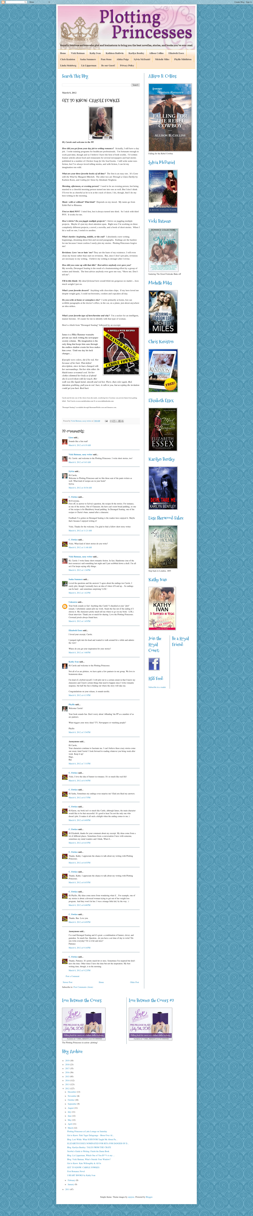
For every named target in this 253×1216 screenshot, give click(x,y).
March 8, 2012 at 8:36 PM (79, 780)
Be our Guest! (108, 65)
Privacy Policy (127, 65)
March (71, 1127)
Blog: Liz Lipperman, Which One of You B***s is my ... (91, 1155)
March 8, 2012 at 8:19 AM (80, 445)
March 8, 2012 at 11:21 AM (80, 530)
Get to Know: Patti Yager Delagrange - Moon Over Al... (90, 1135)
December (72, 1091)
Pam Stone (106, 59)
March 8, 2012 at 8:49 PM (79, 922)
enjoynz (131, 1197)
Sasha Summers (88, 59)
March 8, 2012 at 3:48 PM (79, 652)
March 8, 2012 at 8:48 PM (79, 905)
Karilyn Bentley (136, 53)
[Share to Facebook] (119, 421)
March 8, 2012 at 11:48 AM (80, 547)
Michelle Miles (162, 59)
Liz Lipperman (88, 65)
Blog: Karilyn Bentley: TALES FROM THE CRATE (89, 1147)
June (70, 1115)
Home (63, 53)
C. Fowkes (73, 496)
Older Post (134, 982)
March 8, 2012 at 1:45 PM (79, 621)
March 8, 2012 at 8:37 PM (79, 797)
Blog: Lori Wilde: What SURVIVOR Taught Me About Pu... (92, 1139)
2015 (67, 1076)
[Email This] (111, 421)
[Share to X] (116, 421)
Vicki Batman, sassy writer (80, 454)
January (71, 1184)
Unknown (73, 601)
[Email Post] (106, 421)
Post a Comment (72, 976)
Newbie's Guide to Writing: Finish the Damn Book (88, 1151)
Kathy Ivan (95, 53)
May (70, 1120)
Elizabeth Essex (176, 53)
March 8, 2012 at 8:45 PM (79, 862)
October (71, 1099)
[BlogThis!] (114, 421)
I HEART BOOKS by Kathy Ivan (81, 1175)
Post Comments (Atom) (83, 987)
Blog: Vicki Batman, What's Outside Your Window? (89, 1159)
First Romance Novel (76, 1171)
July (70, 1111)
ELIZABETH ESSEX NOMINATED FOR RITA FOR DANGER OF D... (98, 1143)
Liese (71, 437)
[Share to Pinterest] (122, 421)
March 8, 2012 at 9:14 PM (79, 947)
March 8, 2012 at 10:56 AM (80, 487)
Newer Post (67, 982)
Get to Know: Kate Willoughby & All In (84, 1163)
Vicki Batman (78, 53)
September (72, 1103)
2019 (67, 1060)
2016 (67, 1072)
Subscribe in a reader (157, 687)
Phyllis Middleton (183, 59)
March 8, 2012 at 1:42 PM (79, 592)
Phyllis (72, 704)
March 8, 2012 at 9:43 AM (80, 462)
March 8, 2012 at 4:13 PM (79, 695)
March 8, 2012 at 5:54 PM (79, 732)
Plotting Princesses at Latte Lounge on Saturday (87, 1131)
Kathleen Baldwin (115, 53)
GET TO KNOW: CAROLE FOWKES (83, 1167)
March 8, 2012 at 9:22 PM (79, 970)
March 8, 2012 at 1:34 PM (79, 570)
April (70, 1123)
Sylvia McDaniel (142, 59)
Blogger (149, 1197)
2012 (67, 1088)
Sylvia (71, 471)
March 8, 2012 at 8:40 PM (79, 820)
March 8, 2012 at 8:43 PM (79, 842)
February (72, 1180)
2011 (67, 1189)
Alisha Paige (123, 59)
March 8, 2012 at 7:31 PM (79, 763)
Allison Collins (156, 53)
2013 (67, 1084)
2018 (67, 1064)
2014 (67, 1080)
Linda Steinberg (68, 65)
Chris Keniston (67, 59)
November (72, 1096)
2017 (67, 1068)
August (71, 1108)
